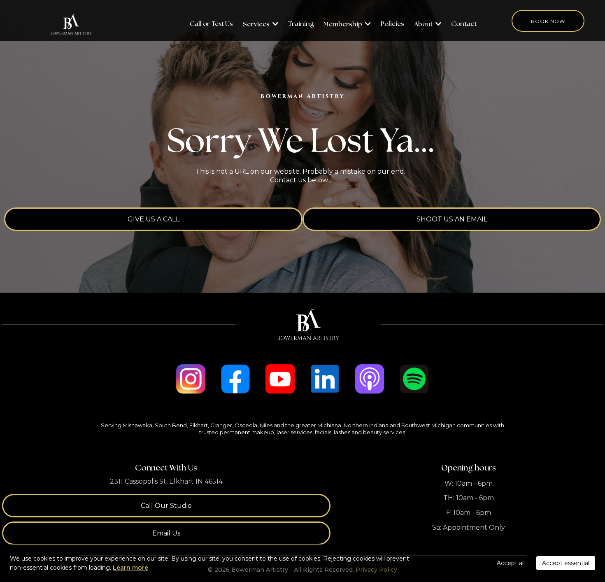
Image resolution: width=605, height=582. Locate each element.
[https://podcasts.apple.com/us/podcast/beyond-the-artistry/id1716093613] (369, 379)
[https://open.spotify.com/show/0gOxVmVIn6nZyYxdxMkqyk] (414, 379)
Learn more (130, 567)
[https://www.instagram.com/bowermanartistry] (190, 379)
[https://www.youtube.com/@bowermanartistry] (280, 379)
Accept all (511, 563)
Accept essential (565, 563)
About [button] (424, 24)
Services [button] (257, 24)
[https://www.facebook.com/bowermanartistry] (235, 379)
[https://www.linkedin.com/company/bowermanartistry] (325, 379)
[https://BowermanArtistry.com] (71, 24)
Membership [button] (343, 24)
